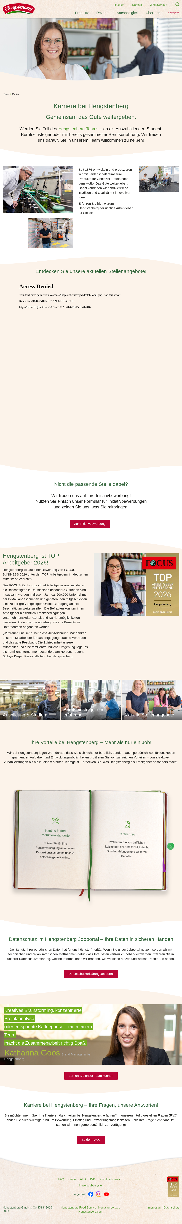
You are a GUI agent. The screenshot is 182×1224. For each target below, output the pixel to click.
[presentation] (170, 846)
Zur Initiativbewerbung (90, 524)
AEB (83, 1179)
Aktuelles (118, 4)
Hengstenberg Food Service (78, 1207)
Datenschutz (171, 1207)
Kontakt (137, 4)
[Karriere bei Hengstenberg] (173, 1186)
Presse (72, 1179)
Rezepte (102, 13)
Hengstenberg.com (90, 1211)
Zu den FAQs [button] (91, 1139)
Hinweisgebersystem (91, 1185)
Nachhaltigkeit (128, 13)
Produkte (82, 13)
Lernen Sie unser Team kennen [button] (91, 1076)
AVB (92, 1179)
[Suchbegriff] (175, 4)
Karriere (173, 13)
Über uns (153, 13)
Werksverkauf (158, 4)
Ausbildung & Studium (25, 714)
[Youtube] (106, 1194)
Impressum (154, 1207)
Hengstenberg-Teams (78, 128)
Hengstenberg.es (109, 1207)
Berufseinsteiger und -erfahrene (85, 712)
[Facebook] (91, 1194)
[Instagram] (98, 1194)
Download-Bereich (110, 1179)
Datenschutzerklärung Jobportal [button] (91, 974)
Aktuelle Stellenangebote (149, 714)
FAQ (61, 1179)
